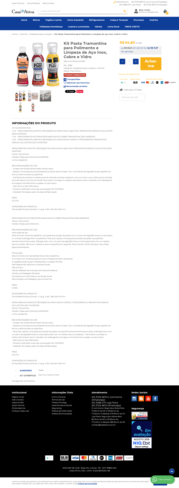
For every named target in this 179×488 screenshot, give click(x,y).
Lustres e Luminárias (78, 27)
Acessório (26, 371)
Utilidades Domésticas (51, 27)
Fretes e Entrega (59, 403)
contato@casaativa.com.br (104, 425)
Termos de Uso (58, 400)
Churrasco (138, 20)
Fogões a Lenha (53, 20)
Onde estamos (18, 408)
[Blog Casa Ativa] (141, 398)
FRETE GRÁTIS (132, 27)
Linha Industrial (75, 20)
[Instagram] (134, 398)
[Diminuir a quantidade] (122, 61)
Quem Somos (18, 3)
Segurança (57, 408)
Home (24, 20)
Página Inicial (18, 397)
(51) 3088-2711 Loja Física (130, 5)
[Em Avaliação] (141, 434)
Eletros (36, 20)
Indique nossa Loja (20, 411)
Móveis (98, 27)
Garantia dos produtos (62, 405)
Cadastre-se (152, 12)
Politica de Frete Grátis (62, 411)
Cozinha (153, 20)
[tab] (27, 370)
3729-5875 (155, 5)
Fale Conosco (48, 3)
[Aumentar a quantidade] (136, 61)
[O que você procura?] (124, 11)
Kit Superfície (28, 376)
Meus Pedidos (33, 3)
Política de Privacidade (62, 414)
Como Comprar (59, 397)
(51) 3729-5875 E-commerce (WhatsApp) (149, 2)
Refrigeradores (96, 20)
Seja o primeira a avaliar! (74, 61)
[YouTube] (148, 398)
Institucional (19, 393)
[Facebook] (155, 398)
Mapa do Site (18, 403)
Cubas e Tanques (119, 20)
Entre (141, 12)
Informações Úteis (62, 393)
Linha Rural (113, 27)
